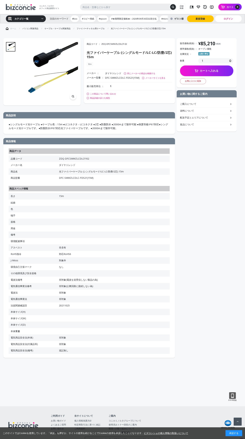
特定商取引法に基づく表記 (87, 424)
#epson (103, 18)
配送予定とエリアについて (194, 117)
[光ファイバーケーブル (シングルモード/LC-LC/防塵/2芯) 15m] (48, 72)
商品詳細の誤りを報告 (100, 98)
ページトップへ (238, 422)
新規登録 (200, 18)
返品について (187, 124)
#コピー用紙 (88, 18)
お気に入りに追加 (193, 81)
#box (74, 18)
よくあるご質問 (58, 424)
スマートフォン (232, 396)
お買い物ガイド (58, 420)
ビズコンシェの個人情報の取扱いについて (166, 433)
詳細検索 (182, 7)
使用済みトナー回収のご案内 (123, 424)
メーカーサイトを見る (155, 78)
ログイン (228, 18)
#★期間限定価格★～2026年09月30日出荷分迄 (134, 18)
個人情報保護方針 (83, 420)
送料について (187, 110)
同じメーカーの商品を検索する (141, 73)
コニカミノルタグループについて (125, 420)
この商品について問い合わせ (103, 94)
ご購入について (188, 103)
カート (232, 7)
